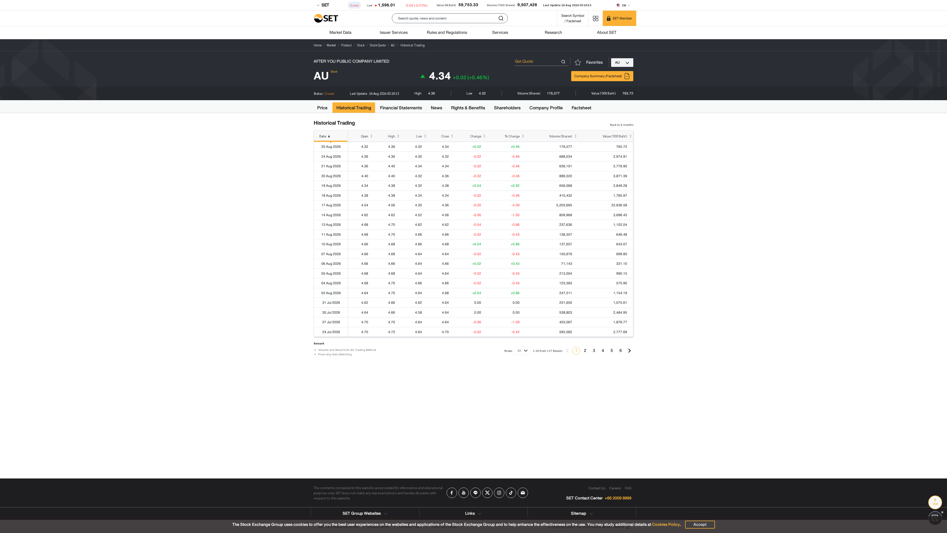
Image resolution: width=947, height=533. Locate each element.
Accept (700, 524)
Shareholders (507, 108)
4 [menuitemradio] (603, 350)
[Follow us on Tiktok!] (511, 492)
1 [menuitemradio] (576, 350)
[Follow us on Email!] (522, 492)
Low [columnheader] (419, 136)
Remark (319, 343)
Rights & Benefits (468, 108)
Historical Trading (353, 108)
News (436, 108)
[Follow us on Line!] (475, 492)
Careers (615, 488)
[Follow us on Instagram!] (499, 492)
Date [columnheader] (322, 136)
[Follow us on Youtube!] (463, 492)
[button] (450, 18)
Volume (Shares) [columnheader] (560, 136)
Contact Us (596, 488)
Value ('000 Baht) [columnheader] (615, 136)
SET (325, 5)
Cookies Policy (666, 524)
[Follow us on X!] (487, 492)
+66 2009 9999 (618, 498)
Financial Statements (401, 108)
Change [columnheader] (475, 136)
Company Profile (546, 108)
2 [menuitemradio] (585, 350)
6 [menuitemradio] (620, 350)
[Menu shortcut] (595, 18)
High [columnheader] (391, 136)
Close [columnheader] (445, 136)
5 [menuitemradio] (612, 350)
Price (322, 108)
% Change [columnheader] (512, 136)
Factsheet (581, 108)
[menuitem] (629, 351)
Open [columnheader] (364, 136)
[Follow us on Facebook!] (451, 492)
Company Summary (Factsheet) (598, 76)
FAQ (628, 488)
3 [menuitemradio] (594, 350)
